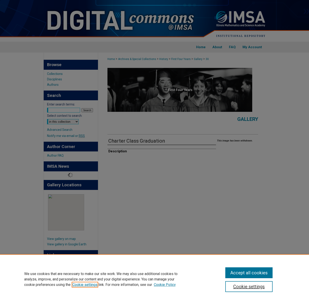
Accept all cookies (249, 272)
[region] (154, 279)
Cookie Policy (165, 284)
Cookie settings (84, 284)
